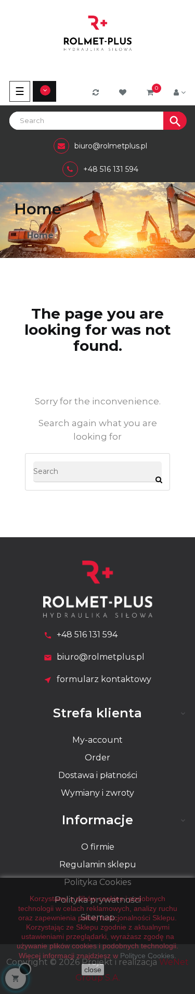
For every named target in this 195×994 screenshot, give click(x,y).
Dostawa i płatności (97, 775)
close (92, 969)
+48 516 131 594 (87, 634)
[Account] (180, 92)
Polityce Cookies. (148, 955)
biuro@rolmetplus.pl (101, 657)
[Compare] (97, 92)
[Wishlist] (124, 92)
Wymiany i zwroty (97, 793)
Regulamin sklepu (97, 864)
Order (97, 757)
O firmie (97, 847)
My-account (97, 740)
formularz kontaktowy (104, 679)
